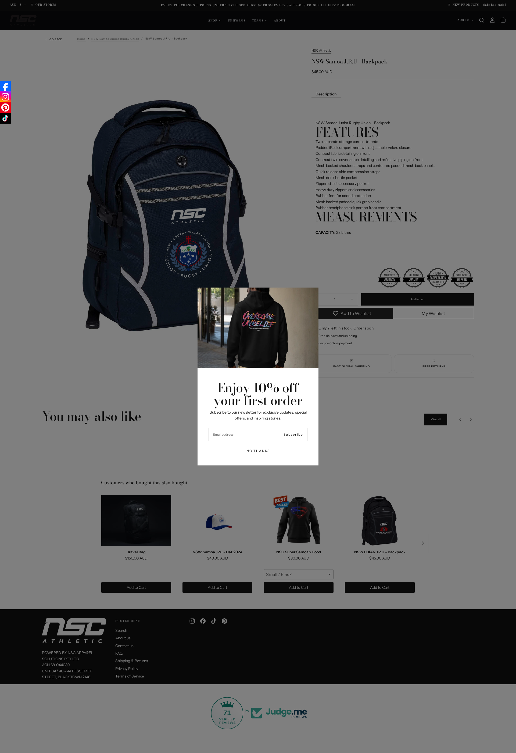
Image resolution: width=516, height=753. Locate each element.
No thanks (258, 451)
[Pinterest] (5, 107)
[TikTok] (5, 118)
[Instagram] (5, 96)
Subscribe (293, 434)
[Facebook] (5, 86)
